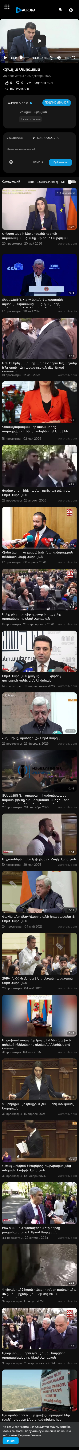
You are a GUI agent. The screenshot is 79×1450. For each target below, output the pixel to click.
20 (51, 58)
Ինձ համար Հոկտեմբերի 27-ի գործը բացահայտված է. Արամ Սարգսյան (31, 1230)
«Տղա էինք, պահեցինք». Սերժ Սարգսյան (33, 738)
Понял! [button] (10, 1441)
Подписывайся (56, 103)
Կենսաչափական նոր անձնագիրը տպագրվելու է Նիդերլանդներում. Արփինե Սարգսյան (35, 431)
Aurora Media (18, 103)
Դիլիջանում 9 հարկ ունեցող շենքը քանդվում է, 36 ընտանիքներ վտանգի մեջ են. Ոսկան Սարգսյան (39, 1294)
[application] (39, 41)
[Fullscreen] (73, 58)
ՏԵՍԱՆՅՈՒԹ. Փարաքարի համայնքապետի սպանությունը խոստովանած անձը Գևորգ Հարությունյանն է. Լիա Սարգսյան (36, 799)
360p (66, 58)
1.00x (45, 58)
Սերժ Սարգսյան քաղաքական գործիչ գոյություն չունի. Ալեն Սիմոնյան (31, 678)
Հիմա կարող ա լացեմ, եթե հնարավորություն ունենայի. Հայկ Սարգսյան (37, 554)
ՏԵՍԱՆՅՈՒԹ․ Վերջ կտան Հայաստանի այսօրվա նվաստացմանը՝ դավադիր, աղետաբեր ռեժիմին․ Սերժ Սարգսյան (32, 304)
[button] (71, 10)
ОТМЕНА (38, 162)
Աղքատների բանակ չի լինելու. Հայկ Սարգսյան (39, 859)
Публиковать (60, 162)
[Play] (5, 58)
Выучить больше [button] (29, 1435)
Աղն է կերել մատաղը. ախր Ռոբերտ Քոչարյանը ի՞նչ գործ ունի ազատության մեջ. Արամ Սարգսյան (39, 367)
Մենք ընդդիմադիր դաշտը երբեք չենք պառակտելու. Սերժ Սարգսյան (31, 616)
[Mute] (59, 58)
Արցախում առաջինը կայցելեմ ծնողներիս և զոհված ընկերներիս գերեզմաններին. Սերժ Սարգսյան (36, 1044)
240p (65, 41)
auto (65, 48)
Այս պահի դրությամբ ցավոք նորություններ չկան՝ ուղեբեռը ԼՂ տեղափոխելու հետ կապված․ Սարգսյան (36, 1419)
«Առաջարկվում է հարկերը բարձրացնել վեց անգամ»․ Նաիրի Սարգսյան (36, 1168)
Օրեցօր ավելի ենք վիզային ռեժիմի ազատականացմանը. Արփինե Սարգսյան (35, 236)
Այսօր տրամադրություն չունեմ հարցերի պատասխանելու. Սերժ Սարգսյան (34, 1355)
